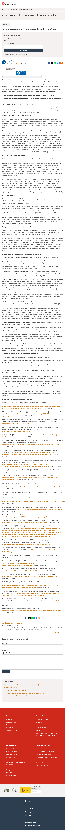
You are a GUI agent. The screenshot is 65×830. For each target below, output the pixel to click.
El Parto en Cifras (11, 751)
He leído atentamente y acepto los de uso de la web (23, 39)
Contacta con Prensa (42, 719)
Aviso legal (28, 815)
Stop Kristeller (10, 772)
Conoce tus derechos (42, 749)
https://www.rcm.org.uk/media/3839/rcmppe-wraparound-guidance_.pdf (24, 517)
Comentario (5, 650)
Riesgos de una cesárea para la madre (15, 690)
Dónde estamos (11, 722)
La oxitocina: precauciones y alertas (46, 757)
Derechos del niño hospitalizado (45, 751)
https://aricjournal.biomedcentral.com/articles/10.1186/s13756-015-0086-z (26, 544)
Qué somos (9, 728)
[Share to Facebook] (49, 63)
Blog (8, 9)
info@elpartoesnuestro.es (32, 825)
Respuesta (58, 632)
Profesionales (40, 763)
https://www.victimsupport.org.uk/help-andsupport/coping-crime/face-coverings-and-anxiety (31, 611)
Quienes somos (10, 725)
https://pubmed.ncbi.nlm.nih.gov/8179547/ (15, 424)
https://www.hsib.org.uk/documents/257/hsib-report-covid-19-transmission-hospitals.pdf (30, 445)
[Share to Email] (61, 63)
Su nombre (5, 643)
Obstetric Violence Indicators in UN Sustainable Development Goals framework (16, 762)
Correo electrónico (9, 43)
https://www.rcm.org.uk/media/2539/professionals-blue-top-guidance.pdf (40, 509)
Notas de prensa (41, 728)
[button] (61, 4)
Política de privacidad (31, 822)
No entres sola (10, 757)
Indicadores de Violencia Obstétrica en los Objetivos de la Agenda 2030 (46, 734)
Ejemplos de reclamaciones (44, 754)
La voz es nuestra (11, 754)
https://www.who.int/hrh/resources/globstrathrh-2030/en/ (20, 571)
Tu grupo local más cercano (14, 730)
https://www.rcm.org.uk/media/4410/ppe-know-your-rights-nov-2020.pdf (25, 522)
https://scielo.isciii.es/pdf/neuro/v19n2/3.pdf (16, 431)
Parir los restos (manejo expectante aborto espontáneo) (21, 685)
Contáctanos (10, 719)
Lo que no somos (41, 725)
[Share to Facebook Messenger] (58, 63)
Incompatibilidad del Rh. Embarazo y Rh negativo (18, 696)
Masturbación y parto (10, 687)
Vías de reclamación (42, 765)
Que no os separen (11, 767)
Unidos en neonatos (12, 775)
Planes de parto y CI (42, 760)
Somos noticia (40, 722)
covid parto (6, 24)
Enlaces (38, 730)
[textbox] (32, 662)
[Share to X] (52, 63)
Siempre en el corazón (12, 770)
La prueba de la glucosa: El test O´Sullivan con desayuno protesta (24, 693)
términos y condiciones (29, 39)
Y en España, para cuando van (12, 623)
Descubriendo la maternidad (14, 749)
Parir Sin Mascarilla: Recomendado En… (23, 9)
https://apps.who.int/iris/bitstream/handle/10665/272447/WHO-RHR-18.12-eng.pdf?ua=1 (30, 576)
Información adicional (31, 819)
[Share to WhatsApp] (55, 63)
